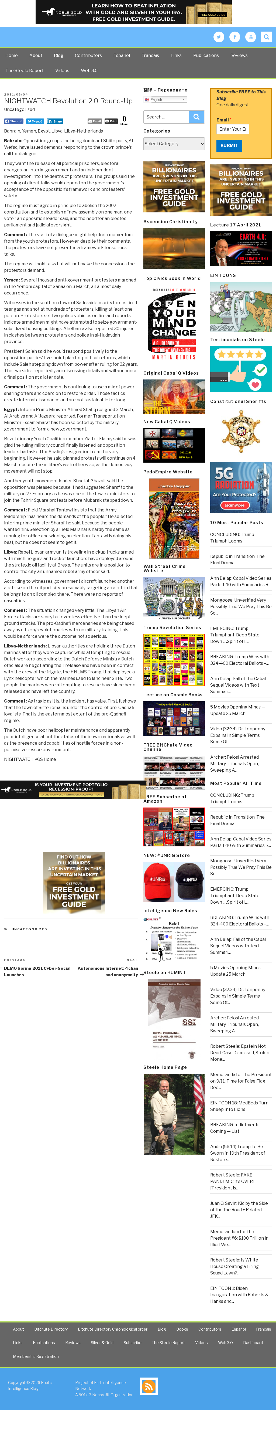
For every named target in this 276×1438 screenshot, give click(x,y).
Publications (206, 55)
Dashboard (253, 1342)
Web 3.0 (89, 70)
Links (176, 55)
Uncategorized (19, 109)
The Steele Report (24, 70)
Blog (58, 55)
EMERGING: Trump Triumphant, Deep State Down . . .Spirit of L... (235, 635)
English (155, 100)
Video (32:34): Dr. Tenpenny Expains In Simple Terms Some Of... (237, 735)
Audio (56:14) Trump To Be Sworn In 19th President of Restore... (237, 1153)
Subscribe (133, 1342)
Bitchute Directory (51, 1329)
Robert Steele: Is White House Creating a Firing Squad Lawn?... (234, 1266)
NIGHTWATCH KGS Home (30, 759)
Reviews (239, 55)
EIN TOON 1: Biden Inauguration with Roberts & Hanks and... (239, 1295)
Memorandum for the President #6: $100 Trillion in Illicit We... (239, 1238)
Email (224, 120)
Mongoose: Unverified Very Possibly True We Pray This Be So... (241, 607)
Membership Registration (36, 1356)
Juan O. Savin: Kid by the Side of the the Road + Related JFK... (239, 1210)
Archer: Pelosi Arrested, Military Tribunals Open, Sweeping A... (235, 764)
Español (121, 55)
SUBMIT (229, 145)
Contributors (88, 55)
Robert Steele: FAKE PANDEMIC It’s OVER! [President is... (232, 1181)
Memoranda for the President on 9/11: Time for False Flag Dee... (241, 1081)
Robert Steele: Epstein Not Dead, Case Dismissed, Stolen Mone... (239, 1053)
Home (11, 55)
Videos (62, 70)
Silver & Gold (102, 1342)
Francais (150, 55)
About (35, 55)
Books (182, 1329)
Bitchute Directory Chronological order (112, 1329)
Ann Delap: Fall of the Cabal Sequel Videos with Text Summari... (238, 685)
